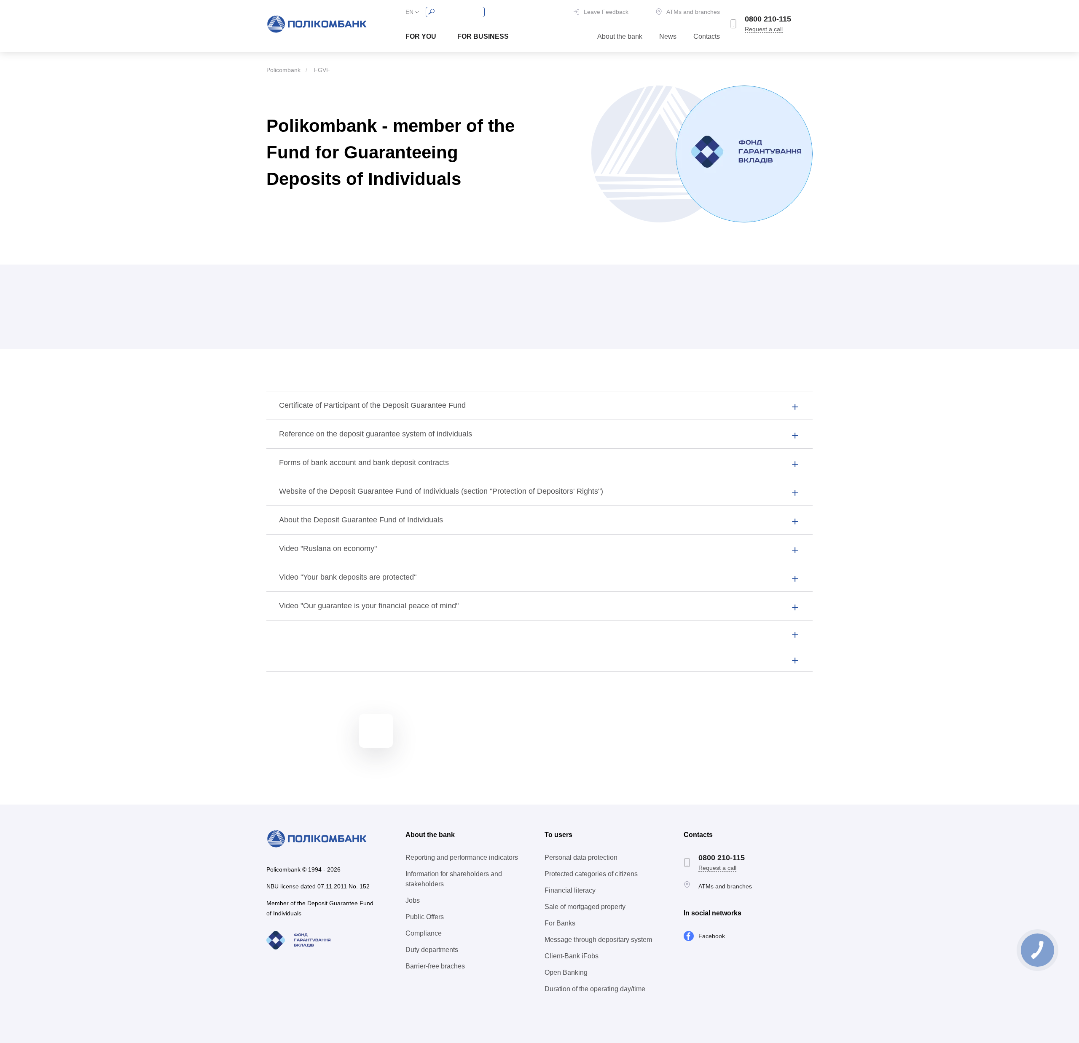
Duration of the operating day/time (595, 988)
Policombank (283, 70)
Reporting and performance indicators (461, 857)
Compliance (423, 933)
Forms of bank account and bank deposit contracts (364, 462)
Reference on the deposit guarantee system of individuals (375, 434)
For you (420, 36)
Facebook (711, 936)
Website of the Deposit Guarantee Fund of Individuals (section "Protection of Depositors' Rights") (441, 491)
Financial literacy (570, 890)
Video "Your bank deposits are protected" (347, 577)
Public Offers (424, 916)
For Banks (560, 923)
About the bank (619, 36)
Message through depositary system (598, 939)
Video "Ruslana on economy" (328, 548)
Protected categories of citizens (591, 873)
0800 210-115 (768, 19)
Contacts (706, 36)
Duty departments (431, 949)
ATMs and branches (693, 11)
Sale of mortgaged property (585, 906)
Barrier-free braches (435, 966)
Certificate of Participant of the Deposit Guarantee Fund (372, 405)
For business (483, 36)
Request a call (764, 29)
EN (409, 11)
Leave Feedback (606, 11)
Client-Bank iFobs (572, 956)
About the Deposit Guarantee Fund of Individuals (361, 520)
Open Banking (566, 972)
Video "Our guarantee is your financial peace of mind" (369, 606)
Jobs (412, 900)
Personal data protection (581, 857)
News (667, 36)
